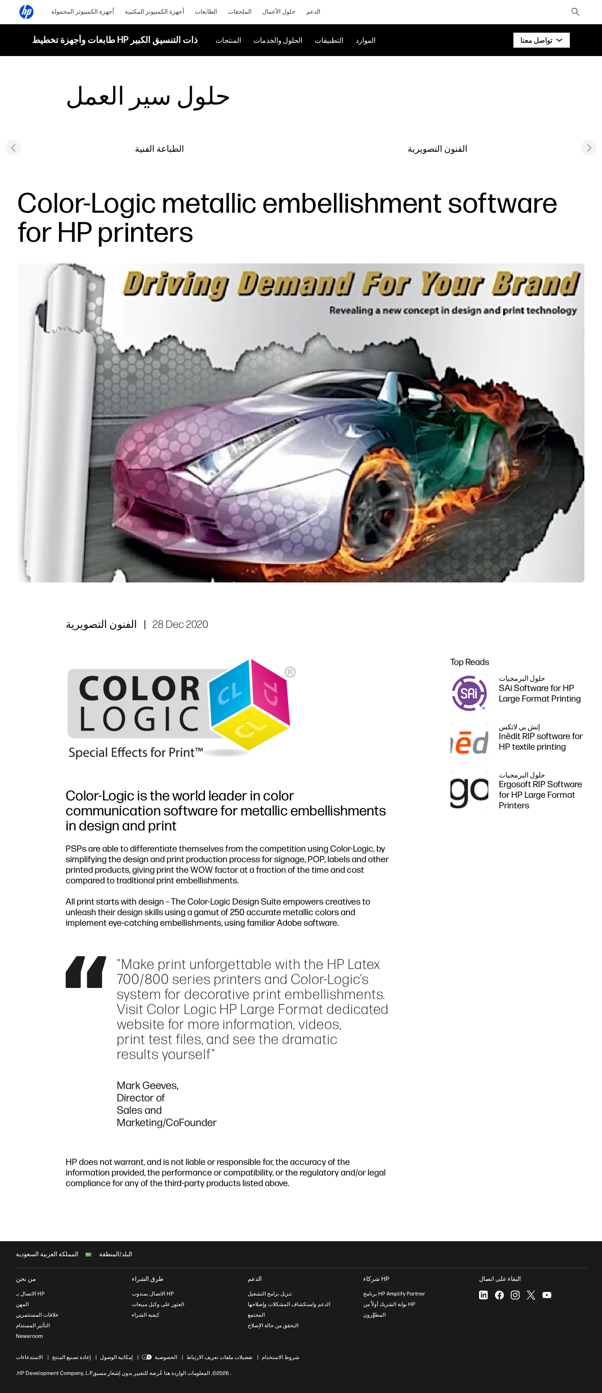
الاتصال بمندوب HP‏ (153, 1294)
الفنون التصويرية (438, 148)
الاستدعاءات (29, 1357)
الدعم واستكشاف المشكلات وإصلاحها (289, 1304)
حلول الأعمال (279, 11)
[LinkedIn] (483, 1295)
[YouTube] (547, 1295)
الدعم (313, 11)
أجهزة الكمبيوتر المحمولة (82, 11)
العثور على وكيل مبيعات (158, 1304)
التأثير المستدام (33, 1325)
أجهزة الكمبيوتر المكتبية (154, 11)
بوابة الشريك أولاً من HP (389, 1304)
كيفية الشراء (146, 1315)
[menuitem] (82, 12)
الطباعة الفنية (159, 148)
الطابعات (206, 11)
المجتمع (256, 1315)
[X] (531, 1295)
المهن (22, 1304)
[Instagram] (515, 1295)
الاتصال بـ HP (30, 1294)
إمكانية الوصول (116, 1357)
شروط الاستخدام (280, 1357)
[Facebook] (499, 1295)
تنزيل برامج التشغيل (270, 1294)
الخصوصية (166, 1357)
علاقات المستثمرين (37, 1315)
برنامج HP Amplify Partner (394, 1294)
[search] (575, 12)
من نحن (26, 1279)
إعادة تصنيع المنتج (71, 1357)
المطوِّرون (374, 1315)
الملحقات (240, 11)
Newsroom (29, 1336)
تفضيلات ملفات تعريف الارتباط (219, 1357)
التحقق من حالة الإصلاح (273, 1325)
